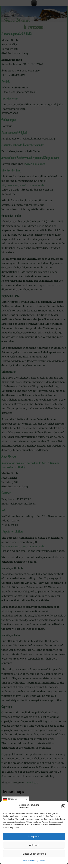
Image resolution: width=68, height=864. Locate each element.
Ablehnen (34, 845)
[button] (63, 806)
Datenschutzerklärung (30, 860)
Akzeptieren (34, 836)
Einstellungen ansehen (34, 853)
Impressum (44, 860)
